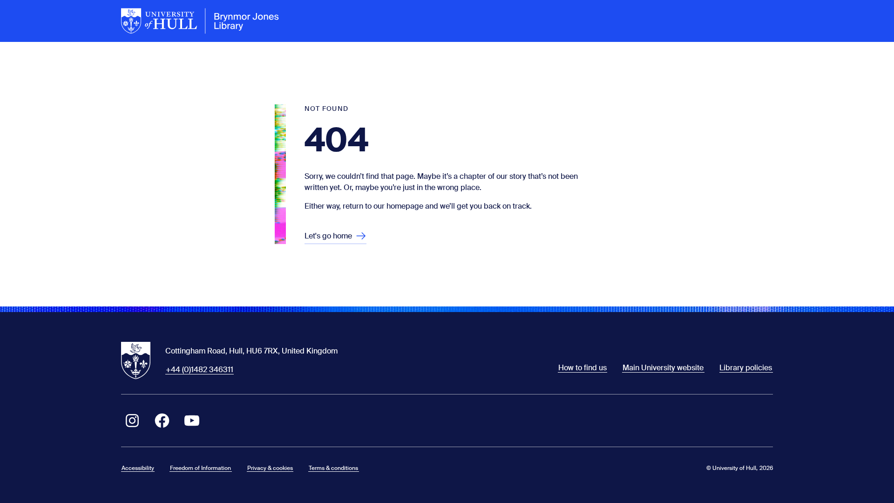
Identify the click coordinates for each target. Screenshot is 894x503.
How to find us (582, 368)
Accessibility (138, 468)
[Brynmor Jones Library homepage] (200, 21)
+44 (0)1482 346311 (199, 369)
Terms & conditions (333, 468)
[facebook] (162, 420)
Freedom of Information (200, 468)
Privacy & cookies (270, 468)
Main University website (663, 368)
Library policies (745, 368)
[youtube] (192, 420)
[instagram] (132, 420)
